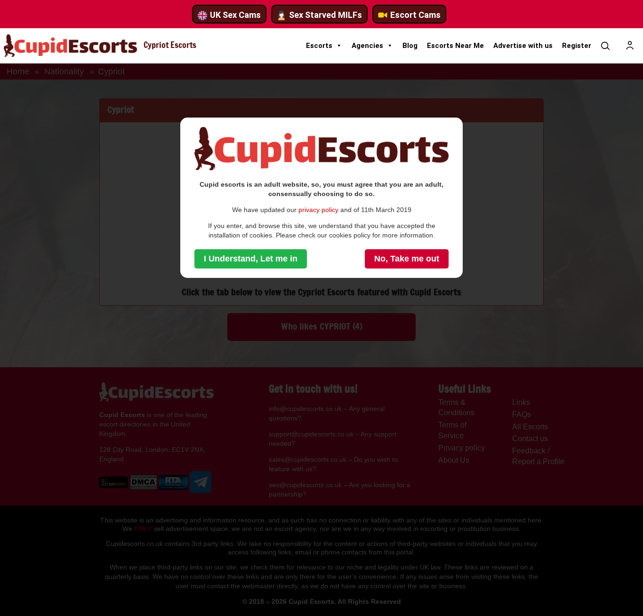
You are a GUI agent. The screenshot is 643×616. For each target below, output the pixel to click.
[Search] (605, 45)
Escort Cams (415, 15)
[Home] (70, 45)
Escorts (319, 45)
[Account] (629, 45)
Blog (410, 45)
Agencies (367, 45)
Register (576, 45)
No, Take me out (406, 258)
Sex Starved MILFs (325, 15)
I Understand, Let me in (250, 258)
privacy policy (318, 209)
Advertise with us (523, 45)
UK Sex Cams (235, 15)
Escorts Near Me (455, 45)
